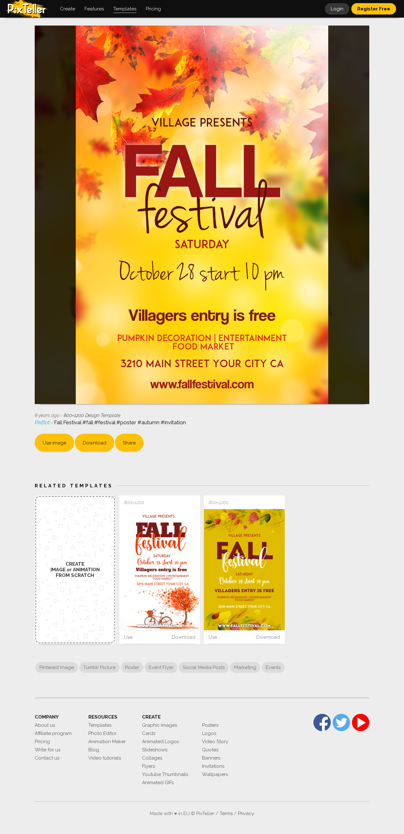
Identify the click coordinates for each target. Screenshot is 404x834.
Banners (211, 758)
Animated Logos (160, 741)
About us (45, 725)
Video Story (215, 741)
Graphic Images (159, 725)
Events (273, 667)
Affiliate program (53, 733)
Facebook (322, 722)
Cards (148, 733)
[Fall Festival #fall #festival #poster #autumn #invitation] (159, 569)
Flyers (148, 766)
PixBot (43, 422)
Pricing (42, 741)
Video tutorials (104, 758)
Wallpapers (215, 774)
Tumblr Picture (99, 667)
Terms (226, 813)
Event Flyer (161, 667)
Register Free (373, 9)
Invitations (213, 766)
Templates (99, 725)
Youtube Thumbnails (165, 774)
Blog (93, 750)
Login (337, 9)
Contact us (47, 758)
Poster (132, 667)
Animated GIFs (158, 782)
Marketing (245, 667)
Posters (210, 725)
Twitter (341, 722)
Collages (152, 758)
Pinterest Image (56, 667)
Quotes (210, 750)
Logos (209, 733)
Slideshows (154, 750)
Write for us (47, 750)
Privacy (246, 813)
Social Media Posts (204, 667)
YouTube (360, 722)
